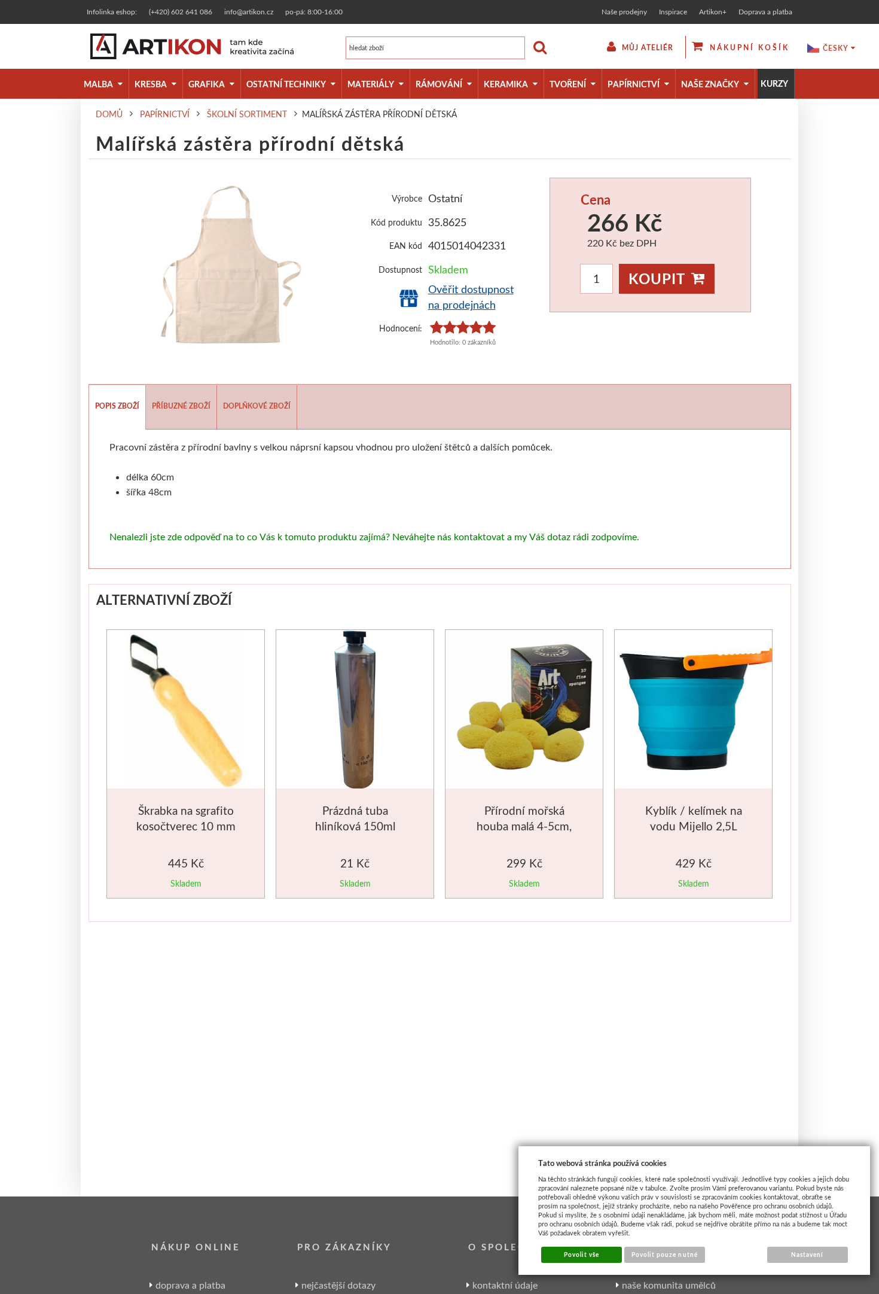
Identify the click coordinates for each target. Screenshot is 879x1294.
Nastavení (807, 1254)
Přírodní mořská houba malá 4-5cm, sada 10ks (524, 825)
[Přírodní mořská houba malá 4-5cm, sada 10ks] (525, 710)
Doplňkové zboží (257, 405)
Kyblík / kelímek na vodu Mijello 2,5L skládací (693, 825)
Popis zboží (117, 405)
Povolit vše (581, 1254)
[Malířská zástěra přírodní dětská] (229, 264)
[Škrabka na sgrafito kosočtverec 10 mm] (186, 712)
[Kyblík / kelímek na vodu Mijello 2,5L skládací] (694, 710)
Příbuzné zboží (181, 405)
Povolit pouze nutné (664, 1254)
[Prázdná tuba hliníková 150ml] (355, 712)
